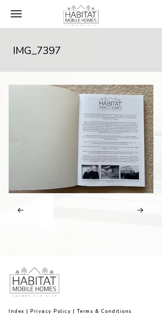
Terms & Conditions (104, 311)
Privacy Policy (50, 311)
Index (17, 311)
